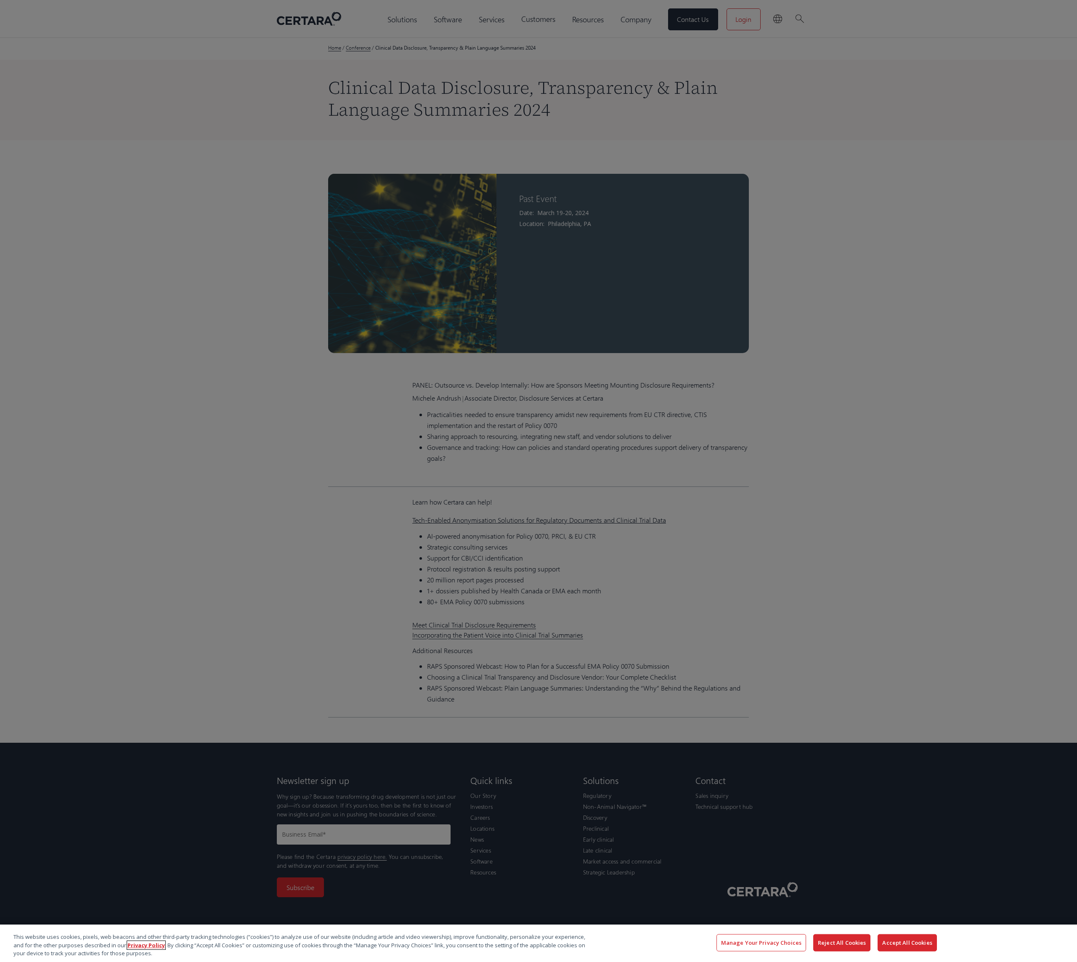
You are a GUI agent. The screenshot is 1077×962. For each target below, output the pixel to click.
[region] (538, 943)
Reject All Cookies (842, 942)
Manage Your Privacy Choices (761, 942)
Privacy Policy (146, 945)
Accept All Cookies (907, 942)
